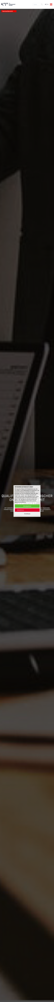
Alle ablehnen (20, 510)
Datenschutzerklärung (20, 502)
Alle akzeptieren (27, 506)
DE (45, 4)
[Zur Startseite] (8, 4)
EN (47, 4)
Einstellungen (27, 513)
